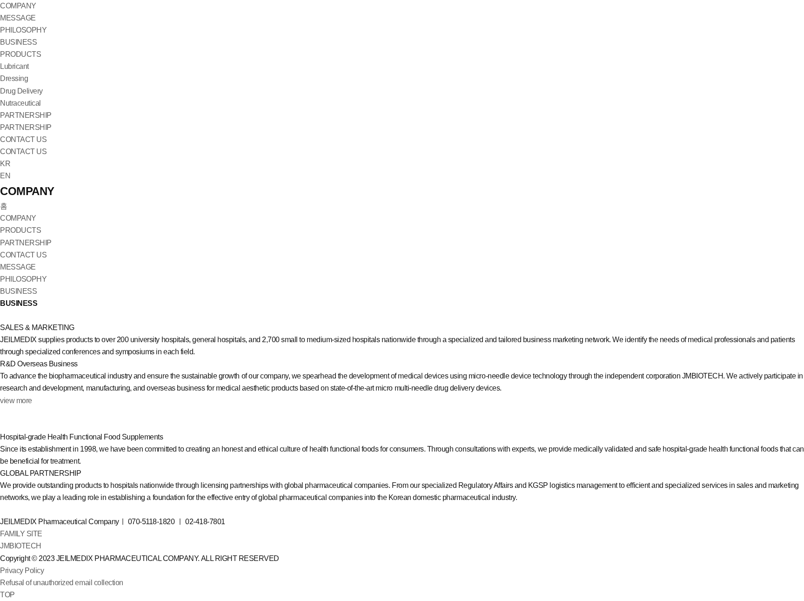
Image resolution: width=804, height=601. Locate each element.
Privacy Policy (22, 570)
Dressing (14, 78)
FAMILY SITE (21, 534)
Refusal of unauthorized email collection (61, 583)
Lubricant (14, 66)
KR (5, 164)
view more (16, 401)
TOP (7, 595)
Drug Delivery (21, 91)
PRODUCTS (20, 54)
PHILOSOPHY (23, 30)
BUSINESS (18, 42)
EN (5, 176)
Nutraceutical (20, 103)
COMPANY (18, 6)
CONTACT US (23, 139)
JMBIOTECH (20, 546)
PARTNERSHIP (26, 115)
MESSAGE (18, 18)
